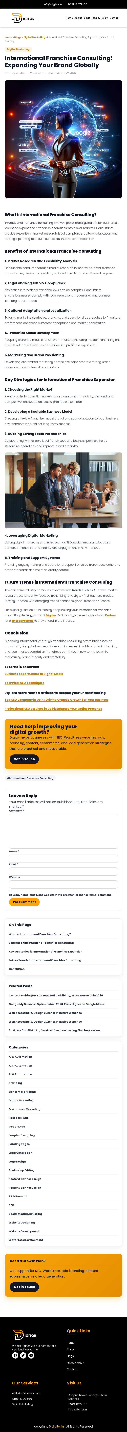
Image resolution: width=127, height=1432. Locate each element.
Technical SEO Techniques (24, 683)
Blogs (87, 18)
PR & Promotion (19, 1196)
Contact (114, 18)
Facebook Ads (18, 1118)
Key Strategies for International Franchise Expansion (45, 952)
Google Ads (17, 1127)
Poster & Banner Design (25, 1179)
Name (14, 851)
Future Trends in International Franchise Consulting (45, 960)
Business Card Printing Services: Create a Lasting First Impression (54, 1030)
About (78, 18)
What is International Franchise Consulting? (40, 934)
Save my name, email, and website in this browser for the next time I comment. (60, 895)
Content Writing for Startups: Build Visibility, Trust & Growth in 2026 (56, 995)
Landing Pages (19, 1144)
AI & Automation (20, 1057)
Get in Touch (24, 759)
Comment (16, 810)
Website (14, 877)
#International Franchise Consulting (30, 778)
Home (69, 18)
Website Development (24, 1231)
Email (13, 864)
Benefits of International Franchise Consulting (41, 943)
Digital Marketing (34, 37)
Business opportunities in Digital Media (34, 674)
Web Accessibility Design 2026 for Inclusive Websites (45, 1013)
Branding (15, 1083)
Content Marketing (22, 1092)
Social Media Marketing (25, 1214)
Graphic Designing (22, 1135)
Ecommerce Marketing (25, 1109)
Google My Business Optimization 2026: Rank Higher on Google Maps (56, 1004)
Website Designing (22, 1222)
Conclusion (17, 969)
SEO (11, 1205)
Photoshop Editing (22, 1170)
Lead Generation (20, 1153)
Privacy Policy (100, 18)
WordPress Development (26, 1240)
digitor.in (58, 1427)
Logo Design (17, 1162)
